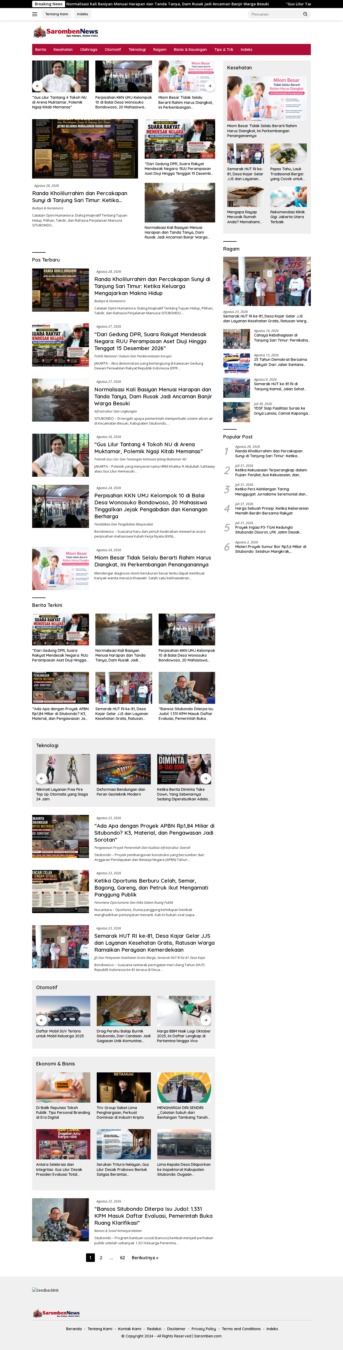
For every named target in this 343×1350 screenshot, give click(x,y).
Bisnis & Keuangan (190, 49)
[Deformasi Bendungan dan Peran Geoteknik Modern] (124, 769)
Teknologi (137, 49)
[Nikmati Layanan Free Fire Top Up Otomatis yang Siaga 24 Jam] (63, 769)
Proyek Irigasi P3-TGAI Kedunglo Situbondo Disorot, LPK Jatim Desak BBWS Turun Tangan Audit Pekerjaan (268, 530)
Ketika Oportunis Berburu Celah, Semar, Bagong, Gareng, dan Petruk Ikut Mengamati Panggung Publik (151, 887)
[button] (305, 14)
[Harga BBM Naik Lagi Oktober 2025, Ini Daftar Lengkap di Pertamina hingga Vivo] (184, 1011)
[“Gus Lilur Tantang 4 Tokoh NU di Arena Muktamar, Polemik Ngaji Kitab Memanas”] (60, 76)
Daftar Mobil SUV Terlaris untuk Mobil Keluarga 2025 (60, 1033)
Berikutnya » (145, 1258)
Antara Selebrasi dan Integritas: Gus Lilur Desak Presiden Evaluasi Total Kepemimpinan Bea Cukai (59, 1169)
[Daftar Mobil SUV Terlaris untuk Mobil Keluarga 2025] (63, 1011)
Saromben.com (208, 1336)
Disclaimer (176, 1328)
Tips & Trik (223, 49)
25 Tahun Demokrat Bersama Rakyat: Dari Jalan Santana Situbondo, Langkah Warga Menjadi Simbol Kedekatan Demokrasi (280, 362)
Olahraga (88, 49)
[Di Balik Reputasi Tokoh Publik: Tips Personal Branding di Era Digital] (63, 1087)
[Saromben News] (65, 31)
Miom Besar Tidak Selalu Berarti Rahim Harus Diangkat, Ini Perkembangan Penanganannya (185, 102)
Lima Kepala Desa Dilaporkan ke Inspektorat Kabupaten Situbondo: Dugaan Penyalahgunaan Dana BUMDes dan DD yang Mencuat (184, 1169)
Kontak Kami (129, 1328)
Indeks (82, 14)
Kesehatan (63, 49)
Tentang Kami (56, 14)
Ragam (159, 49)
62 (122, 1258)
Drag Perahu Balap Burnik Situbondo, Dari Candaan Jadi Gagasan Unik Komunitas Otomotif (124, 1036)
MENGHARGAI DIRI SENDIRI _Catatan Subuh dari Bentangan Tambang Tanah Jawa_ (182, 1112)
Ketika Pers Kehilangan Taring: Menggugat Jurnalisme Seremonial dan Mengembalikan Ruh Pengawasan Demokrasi (270, 491)
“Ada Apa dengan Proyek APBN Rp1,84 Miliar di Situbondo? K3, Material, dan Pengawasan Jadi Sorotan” (60, 713)
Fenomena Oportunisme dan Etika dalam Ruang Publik (133, 902)
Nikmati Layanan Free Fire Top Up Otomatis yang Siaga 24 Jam (62, 794)
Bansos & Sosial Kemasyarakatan (118, 1230)
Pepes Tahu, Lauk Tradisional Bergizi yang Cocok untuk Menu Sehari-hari (286, 174)
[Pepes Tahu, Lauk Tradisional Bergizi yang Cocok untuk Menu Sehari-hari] (288, 153)
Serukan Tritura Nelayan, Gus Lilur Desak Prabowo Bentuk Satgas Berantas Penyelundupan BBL (123, 1169)
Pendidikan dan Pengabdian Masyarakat (123, 524)
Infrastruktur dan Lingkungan (115, 411)
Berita (40, 49)
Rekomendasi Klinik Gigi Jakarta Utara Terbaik (287, 217)
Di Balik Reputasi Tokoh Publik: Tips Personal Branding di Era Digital (63, 1112)
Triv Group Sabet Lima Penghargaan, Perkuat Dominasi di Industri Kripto (120, 1112)
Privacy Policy (204, 1328)
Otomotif (113, 49)
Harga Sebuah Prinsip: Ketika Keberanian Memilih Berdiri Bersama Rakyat (272, 511)
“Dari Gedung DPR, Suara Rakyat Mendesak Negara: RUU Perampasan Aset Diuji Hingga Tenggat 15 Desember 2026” (180, 168)
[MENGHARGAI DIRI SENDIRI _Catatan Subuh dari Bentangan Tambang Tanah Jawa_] (184, 1087)
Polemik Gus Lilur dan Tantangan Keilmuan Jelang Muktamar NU (140, 459)
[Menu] (35, 14)
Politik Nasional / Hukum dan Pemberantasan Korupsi (133, 356)
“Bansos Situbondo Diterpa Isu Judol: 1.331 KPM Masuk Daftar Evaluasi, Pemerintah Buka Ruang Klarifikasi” (186, 713)
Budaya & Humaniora (47, 208)
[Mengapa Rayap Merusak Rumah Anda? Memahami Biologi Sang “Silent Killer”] (245, 197)
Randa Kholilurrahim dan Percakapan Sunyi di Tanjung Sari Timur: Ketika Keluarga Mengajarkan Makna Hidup (79, 200)
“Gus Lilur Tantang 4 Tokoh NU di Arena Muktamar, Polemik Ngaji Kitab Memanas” (59, 102)
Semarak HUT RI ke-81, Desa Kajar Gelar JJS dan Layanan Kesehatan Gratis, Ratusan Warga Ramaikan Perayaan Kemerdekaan (121, 713)
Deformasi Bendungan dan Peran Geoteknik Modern (121, 792)
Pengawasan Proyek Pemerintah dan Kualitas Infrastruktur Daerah (142, 847)
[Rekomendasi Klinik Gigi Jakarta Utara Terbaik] (288, 197)
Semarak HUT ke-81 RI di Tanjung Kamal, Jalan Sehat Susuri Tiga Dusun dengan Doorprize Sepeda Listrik (279, 386)
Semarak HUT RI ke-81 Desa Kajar (181, 957)
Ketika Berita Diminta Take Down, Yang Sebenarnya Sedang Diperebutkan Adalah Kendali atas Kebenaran (183, 794)
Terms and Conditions (241, 1328)
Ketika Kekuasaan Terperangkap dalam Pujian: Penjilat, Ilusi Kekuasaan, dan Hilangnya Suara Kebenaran (271, 472)
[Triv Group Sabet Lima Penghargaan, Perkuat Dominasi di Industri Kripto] (124, 1087)
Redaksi (154, 1328)
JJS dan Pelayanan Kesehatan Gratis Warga (125, 957)
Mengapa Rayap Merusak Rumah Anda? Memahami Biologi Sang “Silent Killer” (244, 217)
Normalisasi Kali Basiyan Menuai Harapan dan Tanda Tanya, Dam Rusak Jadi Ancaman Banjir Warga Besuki (101, 4)
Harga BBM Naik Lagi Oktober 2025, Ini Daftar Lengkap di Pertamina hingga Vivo (184, 1036)
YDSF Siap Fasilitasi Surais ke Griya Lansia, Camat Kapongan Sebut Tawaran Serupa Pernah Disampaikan (282, 410)
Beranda (74, 1328)
